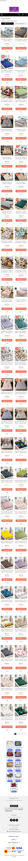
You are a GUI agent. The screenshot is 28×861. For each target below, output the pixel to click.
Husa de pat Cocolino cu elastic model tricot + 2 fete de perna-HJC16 (21, 100)
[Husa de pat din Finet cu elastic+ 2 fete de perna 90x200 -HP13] (7, 533)
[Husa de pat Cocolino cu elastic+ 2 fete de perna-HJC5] (7, 354)
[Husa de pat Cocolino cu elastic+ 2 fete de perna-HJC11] (7, 414)
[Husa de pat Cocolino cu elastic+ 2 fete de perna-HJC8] (7, 62)
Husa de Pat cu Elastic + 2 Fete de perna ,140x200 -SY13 (7, 40)
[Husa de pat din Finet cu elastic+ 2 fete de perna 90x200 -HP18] (7, 592)
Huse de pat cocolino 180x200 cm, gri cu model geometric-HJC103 (7, 212)
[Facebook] (11, 820)
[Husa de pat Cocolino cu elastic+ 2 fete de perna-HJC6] (21, 354)
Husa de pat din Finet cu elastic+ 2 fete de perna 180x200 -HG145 (21, 451)
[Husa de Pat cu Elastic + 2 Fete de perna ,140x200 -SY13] (7, 32)
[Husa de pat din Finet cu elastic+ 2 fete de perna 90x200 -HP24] (21, 651)
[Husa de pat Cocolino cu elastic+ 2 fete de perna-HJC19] (21, 414)
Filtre (8, 23)
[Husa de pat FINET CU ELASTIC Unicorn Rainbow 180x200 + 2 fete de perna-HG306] (21, 292)
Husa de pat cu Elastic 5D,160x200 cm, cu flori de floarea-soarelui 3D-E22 (21, 271)
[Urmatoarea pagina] (25, 734)
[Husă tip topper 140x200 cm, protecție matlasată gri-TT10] (21, 32)
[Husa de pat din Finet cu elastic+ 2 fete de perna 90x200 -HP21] (7, 622)
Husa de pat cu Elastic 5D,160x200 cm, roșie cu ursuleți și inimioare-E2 (7, 100)
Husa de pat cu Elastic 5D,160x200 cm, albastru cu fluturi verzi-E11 (21, 241)
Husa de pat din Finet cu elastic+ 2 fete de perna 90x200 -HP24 (21, 659)
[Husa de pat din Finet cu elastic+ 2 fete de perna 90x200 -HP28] (21, 710)
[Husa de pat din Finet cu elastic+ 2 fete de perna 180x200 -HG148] (7, 473)
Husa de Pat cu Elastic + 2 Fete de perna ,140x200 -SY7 (21, 130)
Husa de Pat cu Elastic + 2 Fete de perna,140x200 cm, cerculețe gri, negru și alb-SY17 (21, 158)
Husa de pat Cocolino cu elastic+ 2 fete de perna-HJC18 (7, 130)
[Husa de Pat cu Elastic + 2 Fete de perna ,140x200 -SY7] (21, 121)
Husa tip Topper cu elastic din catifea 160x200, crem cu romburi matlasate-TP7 (7, 182)
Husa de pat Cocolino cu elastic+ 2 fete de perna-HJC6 (21, 363)
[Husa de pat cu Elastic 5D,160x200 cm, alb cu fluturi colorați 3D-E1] (7, 233)
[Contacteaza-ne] (19, 14)
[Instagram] (17, 820)
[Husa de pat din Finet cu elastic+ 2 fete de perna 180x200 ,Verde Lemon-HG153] (21, 472)
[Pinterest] (14, 820)
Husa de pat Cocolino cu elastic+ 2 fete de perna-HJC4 (21, 332)
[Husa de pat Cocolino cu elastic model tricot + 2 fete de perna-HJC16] (21, 92)
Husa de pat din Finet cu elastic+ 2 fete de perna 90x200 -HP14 (21, 542)
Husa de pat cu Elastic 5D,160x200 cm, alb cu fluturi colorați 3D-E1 (7, 241)
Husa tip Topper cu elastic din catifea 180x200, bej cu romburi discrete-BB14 (21, 182)
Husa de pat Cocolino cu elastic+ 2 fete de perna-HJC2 (7, 332)
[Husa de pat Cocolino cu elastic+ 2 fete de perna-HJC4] (21, 322)
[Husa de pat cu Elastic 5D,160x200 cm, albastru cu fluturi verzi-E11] (21, 233)
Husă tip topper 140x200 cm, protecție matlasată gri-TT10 (21, 40)
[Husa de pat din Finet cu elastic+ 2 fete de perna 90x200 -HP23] (7, 651)
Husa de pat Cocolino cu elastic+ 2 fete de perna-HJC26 (7, 451)
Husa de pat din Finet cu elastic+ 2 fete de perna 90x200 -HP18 (7, 600)
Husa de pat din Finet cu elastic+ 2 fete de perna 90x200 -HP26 (21, 689)
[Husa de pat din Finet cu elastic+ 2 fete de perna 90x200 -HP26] (21, 681)
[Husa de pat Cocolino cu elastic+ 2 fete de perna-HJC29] (7, 503)
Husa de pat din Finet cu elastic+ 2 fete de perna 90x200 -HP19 (21, 600)
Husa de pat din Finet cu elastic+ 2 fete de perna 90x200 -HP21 (7, 630)
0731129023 (14, 829)
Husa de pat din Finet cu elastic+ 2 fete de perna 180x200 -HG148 (7, 481)
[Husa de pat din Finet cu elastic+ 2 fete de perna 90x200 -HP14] (21, 533)
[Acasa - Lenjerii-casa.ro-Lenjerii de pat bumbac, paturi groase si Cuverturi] (14, 9)
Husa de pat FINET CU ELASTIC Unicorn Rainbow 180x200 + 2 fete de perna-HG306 (21, 300)
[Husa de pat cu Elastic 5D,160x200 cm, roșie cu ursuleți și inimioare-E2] (7, 92)
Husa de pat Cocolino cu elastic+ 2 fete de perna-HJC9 (7, 392)
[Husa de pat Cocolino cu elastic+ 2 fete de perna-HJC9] (7, 384)
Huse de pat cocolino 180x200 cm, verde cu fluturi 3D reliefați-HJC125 (21, 212)
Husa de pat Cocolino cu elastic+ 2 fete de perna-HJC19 (21, 422)
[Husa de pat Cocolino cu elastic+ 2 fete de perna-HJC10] (21, 384)
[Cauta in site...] (26, 14)
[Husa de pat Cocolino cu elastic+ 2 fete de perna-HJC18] (7, 121)
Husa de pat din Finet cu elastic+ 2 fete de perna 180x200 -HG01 (21, 512)
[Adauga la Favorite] (7, 51)
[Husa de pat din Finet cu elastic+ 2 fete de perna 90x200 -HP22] (21, 622)
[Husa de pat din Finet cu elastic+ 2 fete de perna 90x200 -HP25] (7, 681)
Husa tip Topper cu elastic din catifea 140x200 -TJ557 (7, 158)
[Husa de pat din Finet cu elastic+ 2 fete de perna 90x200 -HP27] (7, 710)
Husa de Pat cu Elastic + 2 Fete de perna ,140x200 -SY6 (21, 71)
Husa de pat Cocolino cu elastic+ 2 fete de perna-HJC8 (7, 71)
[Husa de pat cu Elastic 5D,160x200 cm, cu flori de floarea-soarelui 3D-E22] (21, 263)
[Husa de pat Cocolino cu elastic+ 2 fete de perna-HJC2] (7, 322)
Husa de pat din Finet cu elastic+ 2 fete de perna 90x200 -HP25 (7, 689)
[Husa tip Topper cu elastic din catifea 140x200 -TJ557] (7, 150)
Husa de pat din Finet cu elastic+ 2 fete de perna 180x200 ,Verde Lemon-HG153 (21, 481)
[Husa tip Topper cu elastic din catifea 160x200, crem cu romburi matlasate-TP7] (7, 177)
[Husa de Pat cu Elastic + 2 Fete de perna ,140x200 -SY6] (21, 62)
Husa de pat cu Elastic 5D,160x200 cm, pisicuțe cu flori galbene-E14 (7, 271)
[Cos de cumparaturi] (22, 14)
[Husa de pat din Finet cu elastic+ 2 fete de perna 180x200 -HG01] (21, 503)
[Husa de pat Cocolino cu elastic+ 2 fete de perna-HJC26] (7, 443)
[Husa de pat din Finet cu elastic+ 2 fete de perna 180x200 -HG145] (21, 443)
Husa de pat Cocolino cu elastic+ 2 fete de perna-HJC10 (21, 392)
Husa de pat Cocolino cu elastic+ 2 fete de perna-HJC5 (7, 363)
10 (22, 734)
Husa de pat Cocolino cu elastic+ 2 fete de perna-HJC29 (7, 512)
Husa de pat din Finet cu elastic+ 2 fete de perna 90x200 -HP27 (7, 718)
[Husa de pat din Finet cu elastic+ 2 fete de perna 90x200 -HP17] (21, 563)
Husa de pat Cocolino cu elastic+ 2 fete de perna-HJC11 (7, 422)
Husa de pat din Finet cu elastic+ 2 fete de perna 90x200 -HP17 (21, 571)
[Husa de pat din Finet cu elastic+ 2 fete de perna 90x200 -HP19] (21, 592)
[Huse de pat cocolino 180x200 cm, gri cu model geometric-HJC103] (7, 204)
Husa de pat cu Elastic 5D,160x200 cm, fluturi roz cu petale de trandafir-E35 (7, 300)
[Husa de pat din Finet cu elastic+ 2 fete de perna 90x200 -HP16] (7, 563)
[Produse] (2, 15)
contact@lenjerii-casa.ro (15, 831)
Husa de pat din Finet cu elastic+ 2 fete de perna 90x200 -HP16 (7, 571)
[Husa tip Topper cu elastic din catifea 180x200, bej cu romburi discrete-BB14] (21, 177)
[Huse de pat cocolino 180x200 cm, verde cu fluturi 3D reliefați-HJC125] (21, 204)
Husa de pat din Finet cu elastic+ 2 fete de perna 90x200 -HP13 (7, 542)
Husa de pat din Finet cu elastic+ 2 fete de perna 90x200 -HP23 (7, 659)
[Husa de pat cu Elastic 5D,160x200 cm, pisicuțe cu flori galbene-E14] (7, 263)
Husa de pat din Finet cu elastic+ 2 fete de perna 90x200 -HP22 (21, 630)
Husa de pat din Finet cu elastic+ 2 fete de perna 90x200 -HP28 (21, 718)
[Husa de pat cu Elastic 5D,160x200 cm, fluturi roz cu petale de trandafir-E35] (7, 292)
